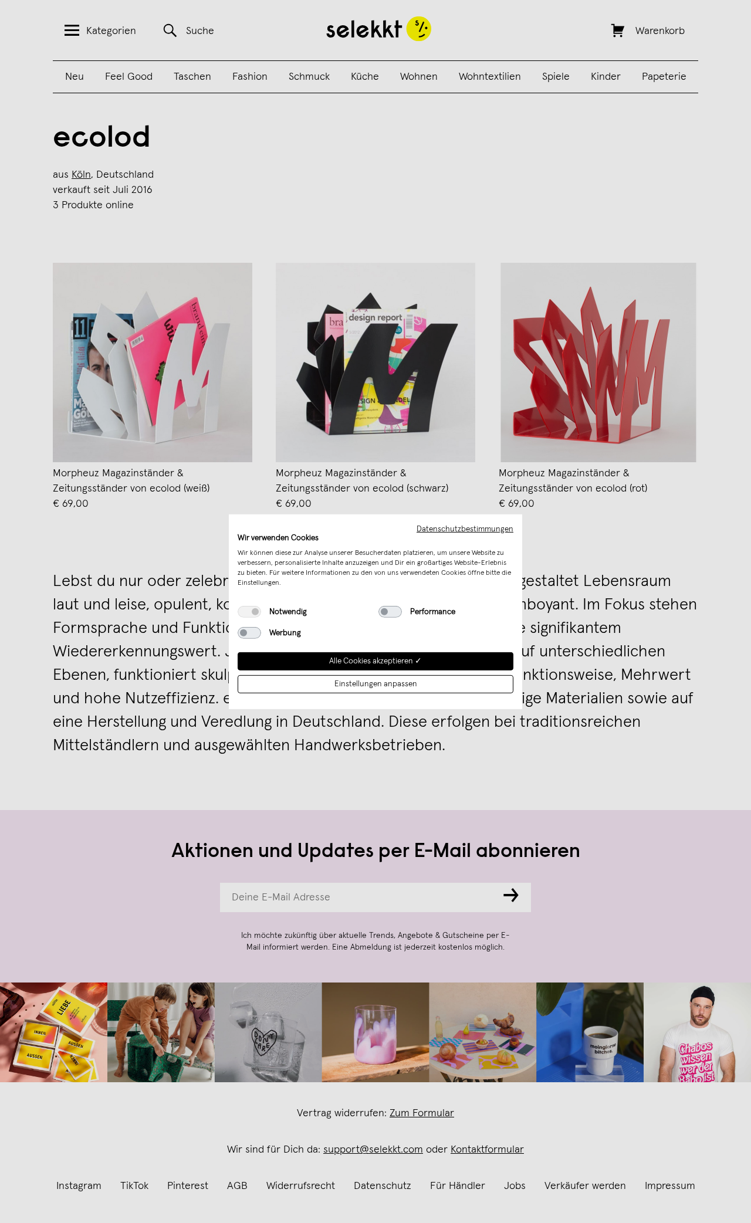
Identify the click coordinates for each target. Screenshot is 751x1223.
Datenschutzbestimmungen (465, 528)
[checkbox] (249, 612)
